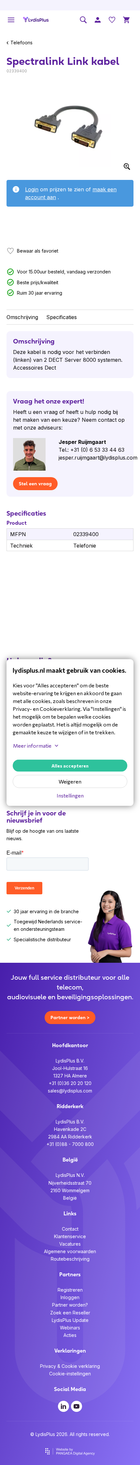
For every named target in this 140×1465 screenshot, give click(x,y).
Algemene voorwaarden (70, 1251)
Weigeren (70, 781)
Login (31, 189)
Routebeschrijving (70, 1259)
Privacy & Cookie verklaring (70, 1366)
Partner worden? (70, 1305)
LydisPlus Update (70, 1320)
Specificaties (61, 317)
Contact (70, 1229)
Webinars (70, 1327)
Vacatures (70, 1244)
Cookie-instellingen (70, 1373)
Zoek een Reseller (70, 1312)
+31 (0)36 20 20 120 (70, 1083)
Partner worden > (70, 1017)
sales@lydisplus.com (70, 1090)
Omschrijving (22, 317)
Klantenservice (70, 1236)
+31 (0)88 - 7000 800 (70, 1144)
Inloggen (70, 1297)
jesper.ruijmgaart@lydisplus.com (98, 457)
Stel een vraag (35, 484)
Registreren (70, 1290)
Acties (70, 1335)
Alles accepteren (70, 766)
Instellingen (70, 795)
